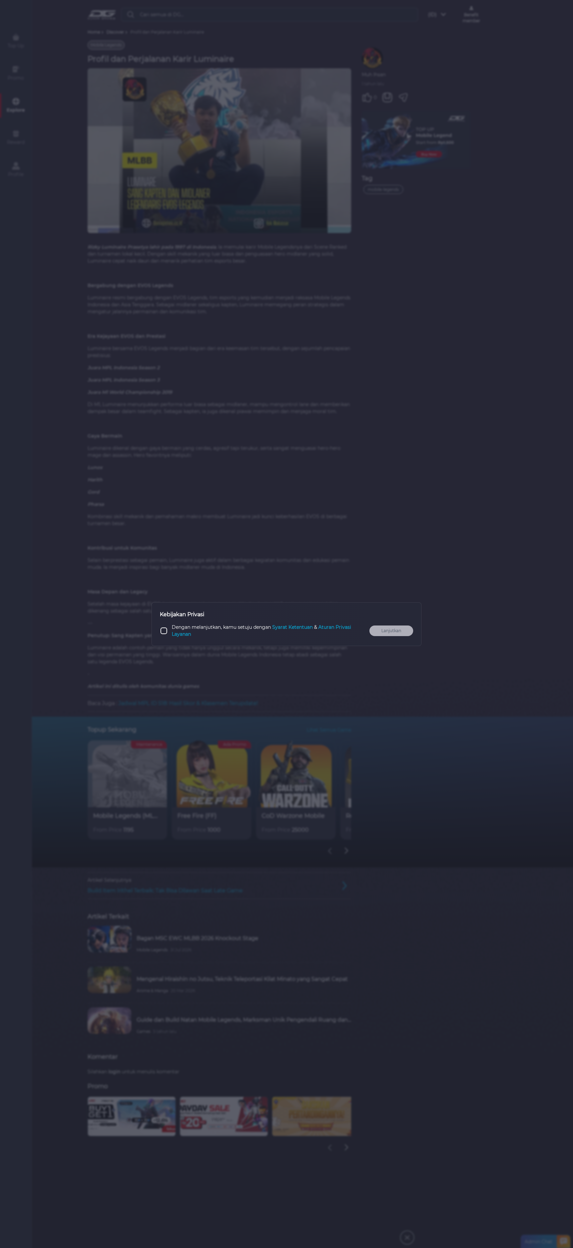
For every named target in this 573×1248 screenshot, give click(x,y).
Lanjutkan (391, 630)
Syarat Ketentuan (292, 627)
